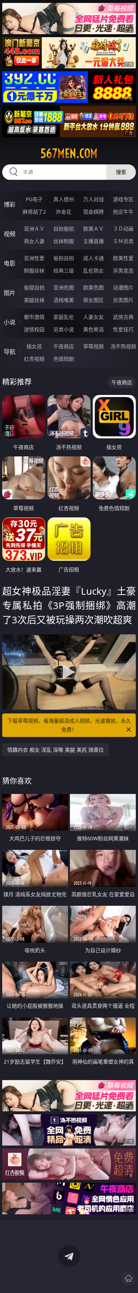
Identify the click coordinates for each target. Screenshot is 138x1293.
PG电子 (34, 199)
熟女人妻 (34, 241)
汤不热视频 (123, 346)
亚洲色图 (63, 287)
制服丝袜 (34, 270)
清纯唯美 (63, 299)
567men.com (69, 153)
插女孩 (34, 346)
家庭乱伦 (63, 316)
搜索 (121, 171)
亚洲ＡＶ (34, 228)
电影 (9, 263)
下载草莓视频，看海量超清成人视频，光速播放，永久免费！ (69, 725)
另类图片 (123, 299)
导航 (9, 352)
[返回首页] (128, 1278)
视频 (9, 234)
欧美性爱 (123, 257)
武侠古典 (123, 316)
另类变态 (123, 270)
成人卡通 (93, 257)
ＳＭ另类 (123, 241)
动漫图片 (123, 287)
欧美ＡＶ (93, 228)
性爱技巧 (123, 329)
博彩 (9, 204)
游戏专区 (123, 199)
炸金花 (63, 211)
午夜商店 (63, 346)
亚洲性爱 (34, 257)
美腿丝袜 (34, 299)
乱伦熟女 (93, 270)
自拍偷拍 (63, 228)
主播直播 (93, 241)
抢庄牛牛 (123, 211)
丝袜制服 (63, 241)
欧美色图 (93, 287)
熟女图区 (93, 299)
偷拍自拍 (63, 257)
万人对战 (93, 199)
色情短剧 (63, 358)
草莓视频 (93, 346)
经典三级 (63, 270)
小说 (9, 322)
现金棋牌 (93, 211)
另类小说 (63, 329)
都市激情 (34, 316)
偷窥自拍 (34, 287)
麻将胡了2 (34, 211)
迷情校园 (34, 329)
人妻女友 (93, 316)
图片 (9, 293)
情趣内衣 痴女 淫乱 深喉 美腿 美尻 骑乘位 (55, 749)
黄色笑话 (93, 329)
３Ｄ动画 (123, 228)
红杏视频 (34, 358)
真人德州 (63, 199)
